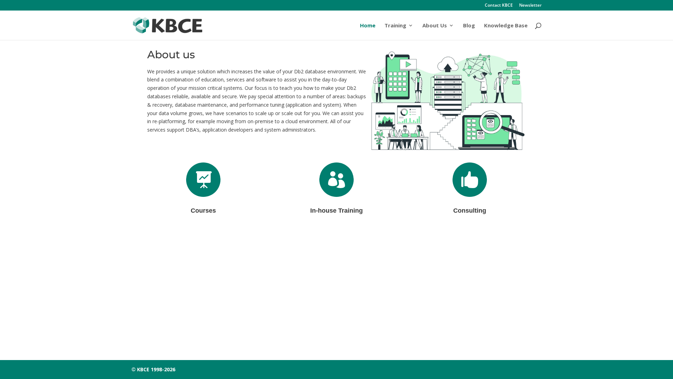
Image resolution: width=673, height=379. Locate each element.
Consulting (469, 210)
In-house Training (336, 210)
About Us (434, 26)
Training (395, 26)
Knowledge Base (506, 26)
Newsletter (530, 5)
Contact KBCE (499, 5)
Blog (469, 26)
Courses (203, 210)
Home (367, 26)
